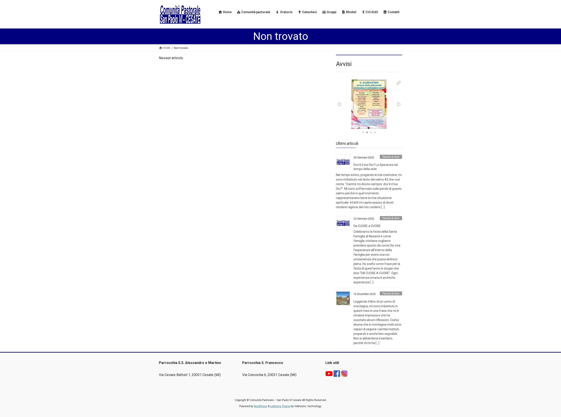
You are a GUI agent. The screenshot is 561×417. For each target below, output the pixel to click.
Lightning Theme (280, 406)
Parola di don (391, 156)
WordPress (260, 406)
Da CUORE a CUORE (367, 226)
